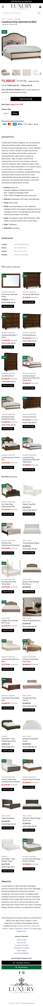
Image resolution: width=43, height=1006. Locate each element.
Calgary (11, 928)
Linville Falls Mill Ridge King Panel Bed (32, 860)
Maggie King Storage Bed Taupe (10, 621)
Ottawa (26, 928)
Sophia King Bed (29, 504)
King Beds (17, 19)
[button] (3, 6)
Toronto (20, 926)
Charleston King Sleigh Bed (10, 699)
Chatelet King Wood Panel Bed (30, 660)
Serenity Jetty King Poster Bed (9, 583)
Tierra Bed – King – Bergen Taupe (9, 860)
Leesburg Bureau (29, 335)
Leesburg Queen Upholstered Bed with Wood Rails (31, 378)
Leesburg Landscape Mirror (10, 295)
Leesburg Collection (12, 267)
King (15, 113)
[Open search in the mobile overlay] (21, 13)
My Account (21, 942)
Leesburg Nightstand (31, 294)
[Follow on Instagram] (23, 973)
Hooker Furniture (9, 25)
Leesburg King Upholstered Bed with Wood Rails (31, 459)
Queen (6, 113)
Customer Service (21, 945)
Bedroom (10, 19)
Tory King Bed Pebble (31, 543)
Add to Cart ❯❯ (26, 99)
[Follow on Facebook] (19, 973)
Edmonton (19, 928)
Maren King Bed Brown (31, 620)
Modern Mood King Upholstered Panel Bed (11, 780)
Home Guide (21, 940)
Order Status (21, 950)
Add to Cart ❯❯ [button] (8, 306)
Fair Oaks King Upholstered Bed (8, 505)
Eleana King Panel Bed (31, 779)
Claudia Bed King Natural (29, 699)
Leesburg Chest (8, 376)
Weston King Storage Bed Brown (31, 583)
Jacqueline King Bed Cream (30, 740)
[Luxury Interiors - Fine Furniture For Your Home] (21, 6)
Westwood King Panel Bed (10, 660)
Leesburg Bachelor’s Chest (10, 336)
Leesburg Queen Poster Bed (11, 458)
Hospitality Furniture (21, 948)
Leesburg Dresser (29, 417)
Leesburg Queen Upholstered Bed (8, 418)
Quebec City (21, 931)
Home (3, 19)
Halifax (5, 928)
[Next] (40, 74)
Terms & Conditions (21, 953)
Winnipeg (33, 928)
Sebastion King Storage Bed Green (32, 819)
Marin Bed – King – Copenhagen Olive (9, 740)
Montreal (27, 926)
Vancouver (35, 926)
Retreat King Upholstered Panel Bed (11, 544)
